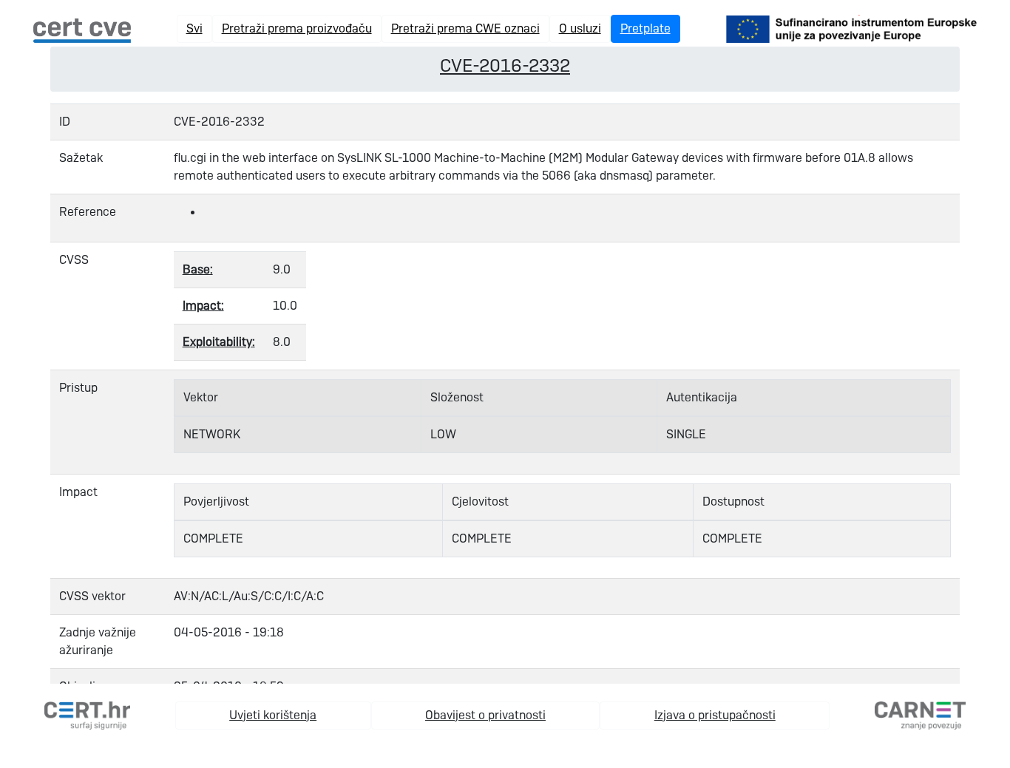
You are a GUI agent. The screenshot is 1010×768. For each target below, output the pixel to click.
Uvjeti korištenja (272, 715)
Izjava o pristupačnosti (715, 715)
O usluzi (580, 28)
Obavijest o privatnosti (485, 715)
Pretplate (645, 28)
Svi (194, 28)
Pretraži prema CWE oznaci (465, 28)
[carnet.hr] (920, 714)
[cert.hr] (87, 714)
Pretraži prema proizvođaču (297, 28)
